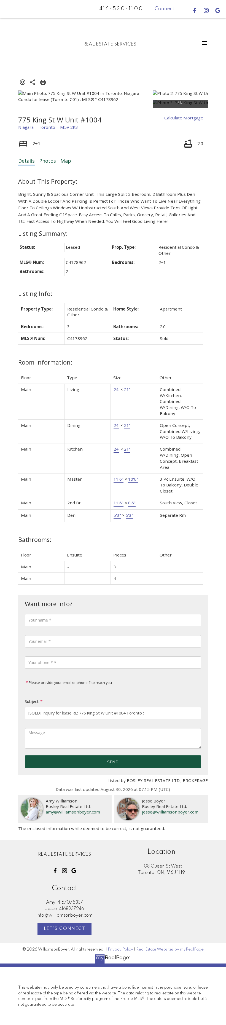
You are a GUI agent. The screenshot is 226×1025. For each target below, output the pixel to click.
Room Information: (45, 362)
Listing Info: (35, 294)
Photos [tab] (47, 160)
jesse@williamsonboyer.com (170, 812)
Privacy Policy (120, 949)
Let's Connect (64, 929)
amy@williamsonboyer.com (73, 812)
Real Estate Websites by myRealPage (170, 949)
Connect (164, 8)
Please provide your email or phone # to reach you (70, 682)
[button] (194, 10)
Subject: (32, 701)
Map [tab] (65, 160)
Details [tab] (26, 160)
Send (113, 761)
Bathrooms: (34, 540)
